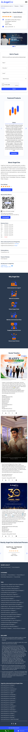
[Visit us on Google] (14, 724)
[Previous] (1, 128)
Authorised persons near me (7, 6)
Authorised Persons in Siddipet (7, 713)
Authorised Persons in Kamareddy (8, 696)
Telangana (16, 6)
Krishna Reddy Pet (16, 567)
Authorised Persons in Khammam (8, 700)
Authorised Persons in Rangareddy (8, 694)
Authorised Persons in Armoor (7, 687)
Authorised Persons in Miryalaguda (8, 705)
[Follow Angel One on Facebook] (12, 724)
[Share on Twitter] (13, 413)
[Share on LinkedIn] (6, 413)
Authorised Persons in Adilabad (7, 685)
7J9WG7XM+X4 (4, 265)
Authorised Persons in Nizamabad (8, 709)
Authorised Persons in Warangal (7, 717)
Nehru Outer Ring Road (5, 567)
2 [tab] (15, 46)
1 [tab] (13, 46)
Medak (21, 6)
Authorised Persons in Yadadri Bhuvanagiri (10, 719)
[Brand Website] (16, 724)
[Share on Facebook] (3, 413)
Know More (14, 153)
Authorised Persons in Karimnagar (8, 698)
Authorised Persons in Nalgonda (7, 707)
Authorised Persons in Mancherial (8, 702)
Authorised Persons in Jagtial (7, 692)
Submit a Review (18, 16)
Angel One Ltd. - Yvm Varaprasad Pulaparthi (14, 547)
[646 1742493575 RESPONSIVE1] (14, 727)
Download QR (5, 217)
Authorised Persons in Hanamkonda (8, 688)
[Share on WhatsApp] (16, 413)
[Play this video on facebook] (14, 439)
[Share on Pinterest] (9, 413)
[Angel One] (7, 2)
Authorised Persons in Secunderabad (8, 711)
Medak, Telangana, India (6, 266)
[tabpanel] (14, 39)
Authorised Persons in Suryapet (7, 715)
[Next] (26, 128)
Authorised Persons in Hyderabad (8, 690)
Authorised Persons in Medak (7, 704)
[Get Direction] (12, 266)
